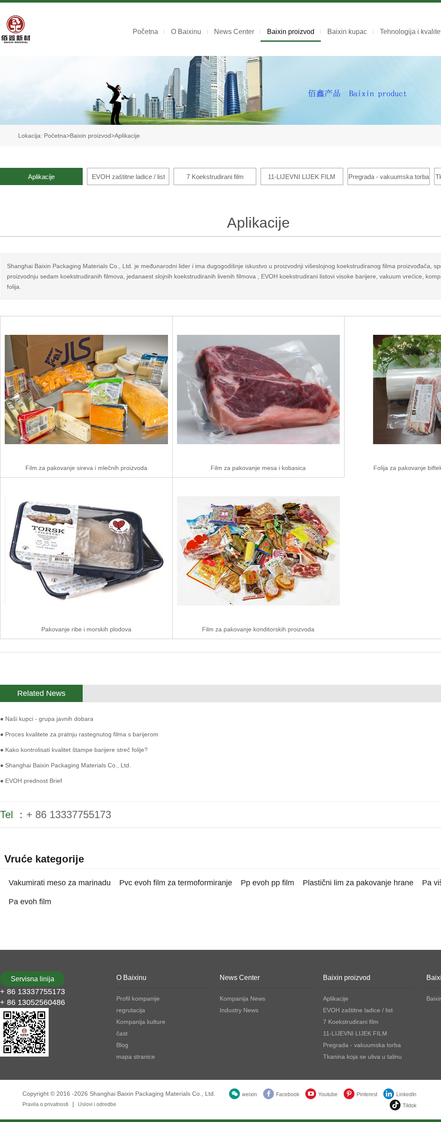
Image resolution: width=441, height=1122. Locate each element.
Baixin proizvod (290, 31)
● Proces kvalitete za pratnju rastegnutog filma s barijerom (79, 734)
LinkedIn (406, 1094)
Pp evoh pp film (267, 882)
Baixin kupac (347, 31)
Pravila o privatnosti (45, 1104)
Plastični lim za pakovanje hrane (358, 882)
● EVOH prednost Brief (31, 780)
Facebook (287, 1094)
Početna (145, 31)
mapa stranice (135, 1056)
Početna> (57, 135)
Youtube (328, 1094)
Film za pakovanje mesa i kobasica (258, 467)
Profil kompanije (138, 998)
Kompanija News (242, 998)
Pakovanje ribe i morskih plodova (86, 629)
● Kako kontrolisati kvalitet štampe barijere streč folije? (74, 749)
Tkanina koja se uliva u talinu (362, 1056)
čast (121, 1033)
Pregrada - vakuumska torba (388, 176)
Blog (122, 1045)
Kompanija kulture (140, 1021)
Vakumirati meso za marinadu (60, 882)
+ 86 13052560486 (32, 1002)
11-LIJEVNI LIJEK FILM (301, 176)
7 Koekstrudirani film (215, 176)
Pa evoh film (30, 901)
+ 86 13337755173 (68, 814)
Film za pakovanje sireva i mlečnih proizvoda (86, 467)
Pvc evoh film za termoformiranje (175, 882)
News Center (234, 31)
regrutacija (130, 1010)
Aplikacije (127, 135)
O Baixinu (186, 31)
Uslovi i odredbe (97, 1104)
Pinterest (367, 1094)
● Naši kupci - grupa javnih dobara (46, 718)
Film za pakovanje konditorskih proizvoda (258, 629)
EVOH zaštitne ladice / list (128, 176)
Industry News (239, 1010)
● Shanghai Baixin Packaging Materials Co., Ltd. (65, 765)
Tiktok (409, 1106)
